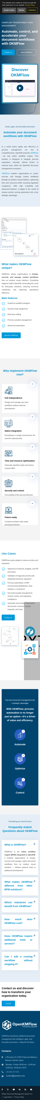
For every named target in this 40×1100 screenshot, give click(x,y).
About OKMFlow (26, 52)
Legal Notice (7, 1097)
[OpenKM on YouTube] (14, 1090)
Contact (8, 1003)
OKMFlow (34, 153)
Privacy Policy (19, 1097)
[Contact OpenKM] (31, 1090)
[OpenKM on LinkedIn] (19, 1090)
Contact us (8, 52)
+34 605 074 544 (12, 1072)
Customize (32, 10)
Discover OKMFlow (11, 335)
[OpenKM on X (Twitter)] (8, 1090)
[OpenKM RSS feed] (25, 1090)
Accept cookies (9, 10)
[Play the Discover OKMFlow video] (20, 88)
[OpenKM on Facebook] (2, 1090)
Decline (21, 10)
